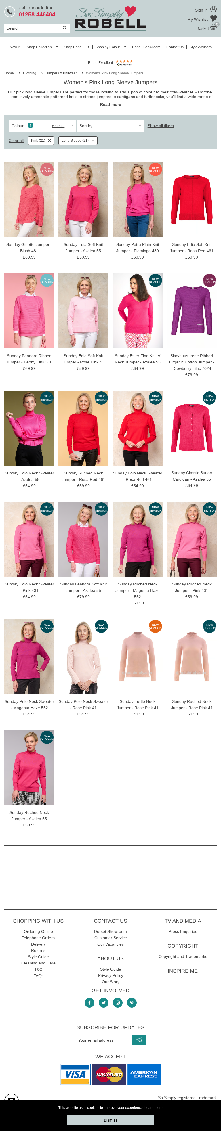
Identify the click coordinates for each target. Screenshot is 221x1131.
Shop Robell (73, 47)
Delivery (38, 944)
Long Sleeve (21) (75, 141)
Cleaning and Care (38, 963)
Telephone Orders (38, 937)
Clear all (58, 126)
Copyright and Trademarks (183, 956)
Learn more (153, 1108)
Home (9, 73)
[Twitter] (103, 1003)
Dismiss (110, 1120)
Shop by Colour (108, 47)
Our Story (110, 981)
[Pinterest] (132, 1003)
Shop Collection (39, 47)
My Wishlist (198, 19)
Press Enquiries (183, 931)
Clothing (29, 73)
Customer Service (110, 937)
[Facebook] (89, 1003)
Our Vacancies (110, 944)
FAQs (38, 975)
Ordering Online (38, 931)
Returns (38, 950)
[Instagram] (118, 1003)
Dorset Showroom (110, 931)
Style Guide (38, 956)
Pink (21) (38, 141)
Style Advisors (201, 47)
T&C (38, 969)
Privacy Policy (110, 975)
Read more (110, 104)
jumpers (104, 96)
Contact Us (175, 47)
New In (15, 47)
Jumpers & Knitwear (61, 73)
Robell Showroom (146, 47)
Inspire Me (183, 971)
